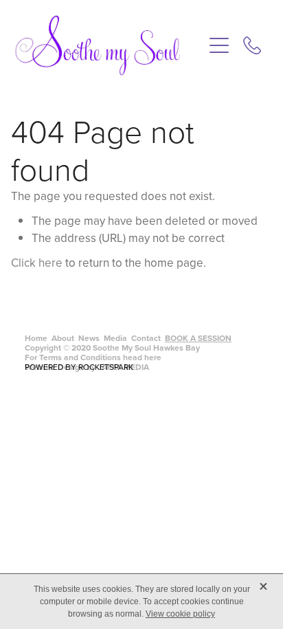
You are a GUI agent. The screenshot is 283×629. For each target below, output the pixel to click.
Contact (146, 338)
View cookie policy (180, 614)
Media (115, 338)
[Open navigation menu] (219, 45)
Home (36, 338)
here (152, 357)
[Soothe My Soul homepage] (108, 45)
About (63, 338)
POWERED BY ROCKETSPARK (79, 367)
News (89, 338)
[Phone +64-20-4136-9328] (252, 45)
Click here (37, 262)
